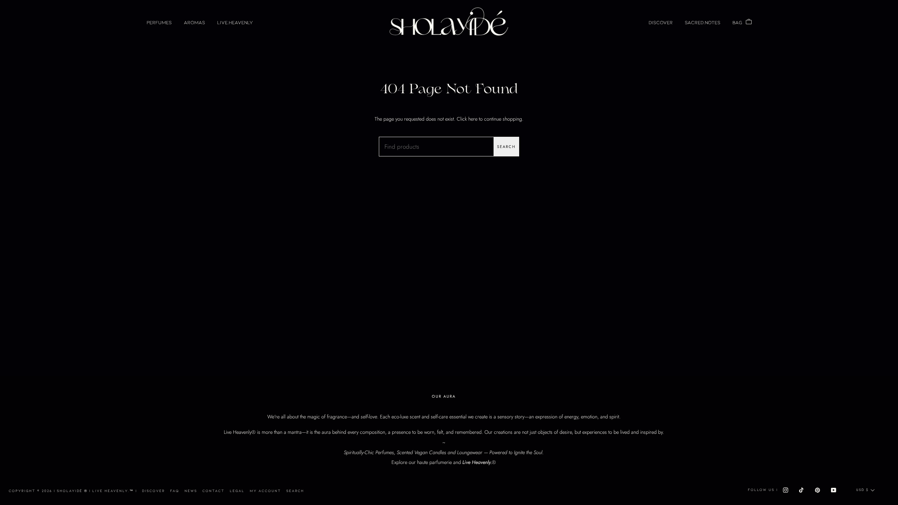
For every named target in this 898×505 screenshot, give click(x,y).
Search (506, 146)
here (472, 118)
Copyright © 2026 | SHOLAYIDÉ (49, 491)
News (191, 491)
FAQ (174, 491)
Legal (237, 491)
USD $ (862, 489)
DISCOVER (661, 22)
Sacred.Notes (703, 22)
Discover (153, 491)
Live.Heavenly (235, 22)
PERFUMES (159, 22)
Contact (213, 491)
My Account (265, 491)
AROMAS (194, 22)
